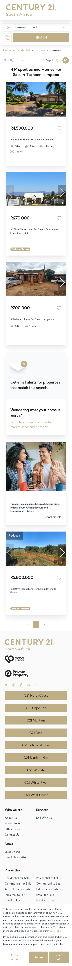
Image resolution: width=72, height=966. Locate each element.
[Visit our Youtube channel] (35, 685)
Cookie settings (16, 957)
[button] (28, 27)
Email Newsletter (16, 857)
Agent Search (13, 823)
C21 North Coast (36, 695)
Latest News (13, 852)
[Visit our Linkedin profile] (28, 685)
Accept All (58, 957)
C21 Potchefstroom (36, 745)
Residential (23, 50)
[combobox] (50, 27)
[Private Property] (36, 673)
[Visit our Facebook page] (20, 685)
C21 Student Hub (36, 758)
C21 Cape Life (36, 708)
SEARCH (41, 38)
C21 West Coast (36, 795)
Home (7, 50)
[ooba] (36, 659)
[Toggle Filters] (7, 37)
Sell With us (44, 818)
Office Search (13, 829)
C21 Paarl (36, 733)
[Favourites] (59, 128)
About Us (11, 818)
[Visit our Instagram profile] (13, 685)
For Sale (40, 50)
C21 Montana (36, 720)
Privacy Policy (54, 931)
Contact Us (12, 835)
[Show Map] (65, 60)
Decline (38, 957)
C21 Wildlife (36, 770)
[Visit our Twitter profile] (6, 685)
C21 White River (36, 782)
